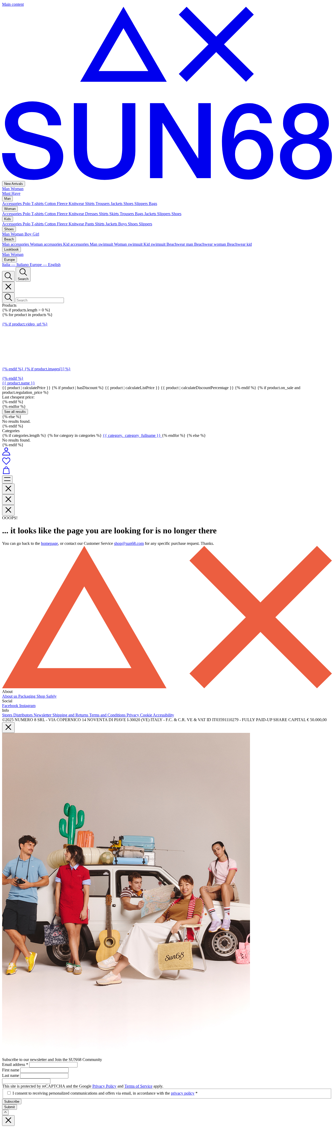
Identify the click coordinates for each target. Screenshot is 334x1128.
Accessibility (163, 715)
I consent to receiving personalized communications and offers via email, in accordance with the (105, 1093)
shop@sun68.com (129, 543)
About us (10, 696)
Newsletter (43, 715)
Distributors (23, 715)
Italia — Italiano (16, 264)
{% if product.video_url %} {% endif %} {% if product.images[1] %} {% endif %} (36, 351)
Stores (7, 715)
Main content (13, 4)
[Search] (8, 276)
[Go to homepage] (167, 178)
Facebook (10, 705)
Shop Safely (47, 696)
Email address (15, 1064)
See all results (15, 412)
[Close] (8, 287)
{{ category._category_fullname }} (132, 435)
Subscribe (11, 1101)
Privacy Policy (104, 1086)
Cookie (146, 715)
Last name (11, 1075)
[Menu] (7, 479)
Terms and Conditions (108, 715)
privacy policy (182, 1093)
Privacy (133, 715)
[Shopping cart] (167, 470)
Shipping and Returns (70, 715)
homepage (49, 543)
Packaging (27, 696)
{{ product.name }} (18, 383)
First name (11, 1070)
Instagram (27, 705)
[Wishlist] (167, 461)
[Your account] (6, 454)
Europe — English (45, 264)
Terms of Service (138, 1086)
